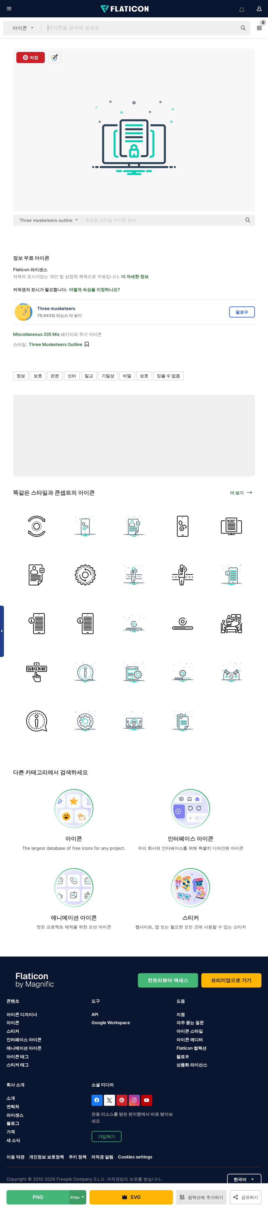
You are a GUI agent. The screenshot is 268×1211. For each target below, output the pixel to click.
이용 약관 (16, 1156)
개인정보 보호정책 (46, 1156)
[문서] (134, 526)
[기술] (134, 721)
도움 (180, 1001)
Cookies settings (135, 1156)
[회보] (36, 526)
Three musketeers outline (55, 344)
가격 (11, 1131)
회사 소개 (16, 1084)
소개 (11, 1098)
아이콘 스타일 (189, 1031)
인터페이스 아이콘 (24, 1039)
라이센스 (15, 1115)
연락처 (13, 1106)
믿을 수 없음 (168, 375)
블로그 (13, 1123)
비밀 (127, 375)
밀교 (89, 375)
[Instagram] (134, 1100)
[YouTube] (146, 1100)
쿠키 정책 (78, 1156)
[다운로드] (134, 623)
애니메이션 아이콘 (24, 1048)
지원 (180, 1014)
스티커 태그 (18, 1064)
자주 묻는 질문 (190, 1022)
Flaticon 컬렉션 (191, 1048)
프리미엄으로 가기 (231, 980)
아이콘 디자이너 (22, 1014)
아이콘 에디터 (189, 1039)
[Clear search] (229, 28)
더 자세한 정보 (135, 276)
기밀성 (108, 375)
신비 (72, 375)
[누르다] (134, 575)
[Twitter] (109, 1100)
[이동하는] (85, 526)
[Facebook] (97, 1100)
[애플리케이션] (36, 672)
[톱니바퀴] (85, 721)
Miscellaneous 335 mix (36, 334)
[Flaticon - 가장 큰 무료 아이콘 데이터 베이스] (125, 8)
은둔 (55, 375)
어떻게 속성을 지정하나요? (94, 289)
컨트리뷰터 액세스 (168, 980)
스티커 (13, 1031)
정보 (21, 375)
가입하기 (106, 1136)
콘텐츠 (13, 1001)
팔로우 (182, 1056)
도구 (96, 1001)
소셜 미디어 (103, 1084)
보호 (38, 375)
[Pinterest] (121, 1100)
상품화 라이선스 (191, 1064)
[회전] (85, 575)
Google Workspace (111, 1022)
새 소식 (13, 1140)
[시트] (182, 721)
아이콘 (13, 1022)
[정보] (231, 526)
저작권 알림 (102, 1156)
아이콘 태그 (18, 1056)
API (95, 1014)
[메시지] (231, 672)
